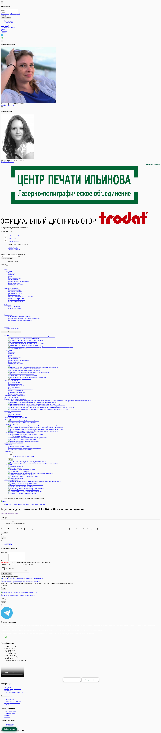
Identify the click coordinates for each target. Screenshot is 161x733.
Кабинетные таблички (15, 308)
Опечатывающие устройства (37, 438)
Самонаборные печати (31, 338)
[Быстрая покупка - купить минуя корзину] (1, 540)
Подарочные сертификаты (12, 701)
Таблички (7, 305)
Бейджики (11, 273)
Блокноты (11, 276)
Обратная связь (9, 724)
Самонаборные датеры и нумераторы (46, 431)
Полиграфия (8, 271)
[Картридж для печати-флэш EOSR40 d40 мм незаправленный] (24, 504)
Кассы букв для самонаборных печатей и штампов (58, 407)
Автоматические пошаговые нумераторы (49, 429)
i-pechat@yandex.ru (14, 249)
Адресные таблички (14, 306)
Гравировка (8, 315)
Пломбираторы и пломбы (34, 434)
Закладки (7, 715)
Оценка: (3, 564)
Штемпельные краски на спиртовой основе (51, 406)
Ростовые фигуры (14, 295)
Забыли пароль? (15, 14)
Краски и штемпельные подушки (15, 399)
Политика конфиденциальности (14, 692)
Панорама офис (90, 680)
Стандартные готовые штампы (39, 372)
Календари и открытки (15, 285)
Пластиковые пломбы (19, 436)
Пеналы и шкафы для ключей (13, 443)
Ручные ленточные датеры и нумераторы (49, 427)
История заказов (9, 713)
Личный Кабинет (10, 712)
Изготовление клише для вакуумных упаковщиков (24, 318)
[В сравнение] (3, 536)
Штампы (7, 365)
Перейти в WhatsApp (7, 105)
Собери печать (9, 729)
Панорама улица (72, 680)
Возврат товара (9, 726)
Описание (7, 543)
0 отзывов (4, 513)
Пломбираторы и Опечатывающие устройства (19, 432)
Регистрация (5, 14)
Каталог (3, 332)
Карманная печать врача (33, 345)
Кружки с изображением (16, 298)
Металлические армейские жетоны (19, 316)
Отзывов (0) (8, 544)
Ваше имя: (4, 552)
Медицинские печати (30, 342)
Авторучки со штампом (32, 370)
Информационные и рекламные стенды (20, 296)
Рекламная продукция (11, 288)
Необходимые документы (12, 689)
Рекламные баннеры (14, 290)
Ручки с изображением (15, 301)
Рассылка (7, 717)
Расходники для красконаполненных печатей (53, 409)
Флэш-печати (23, 348)
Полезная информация (11, 328)
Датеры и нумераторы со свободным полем (51, 426)
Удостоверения (13, 279)
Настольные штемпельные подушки (44, 402)
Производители (9, 699)
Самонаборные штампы (32, 369)
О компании (8, 690)
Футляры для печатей (11, 397)
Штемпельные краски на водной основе (48, 404)
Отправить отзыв (6, 573)
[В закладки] (1, 536)
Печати (6, 335)
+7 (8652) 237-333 (13, 236)
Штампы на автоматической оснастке (46, 367)
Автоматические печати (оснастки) (44, 337)
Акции (6, 327)
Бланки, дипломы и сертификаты (18, 281)
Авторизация (8, 22)
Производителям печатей (12, 411)
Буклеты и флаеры (14, 283)
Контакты (7, 687)
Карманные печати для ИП (36, 343)
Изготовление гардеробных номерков (20, 320)
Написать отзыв (13, 513)
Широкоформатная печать (16, 293)
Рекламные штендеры (15, 291)
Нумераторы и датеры (11, 424)
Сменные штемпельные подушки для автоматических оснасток (70, 401)
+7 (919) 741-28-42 (13, 241)
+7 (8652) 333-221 (13, 238)
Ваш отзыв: (4, 561)
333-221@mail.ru (13, 248)
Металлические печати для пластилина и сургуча (57, 347)
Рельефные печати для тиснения (14, 395)
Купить (3, 538)
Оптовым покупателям (153, 164)
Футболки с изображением (16, 300)
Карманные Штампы (30, 375)
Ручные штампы (25, 379)
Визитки (11, 274)
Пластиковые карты (14, 278)
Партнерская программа (12, 703)
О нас (6, 269)
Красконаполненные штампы (38, 377)
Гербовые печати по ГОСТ (35, 340)
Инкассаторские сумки (32, 441)
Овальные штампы (28, 374)
